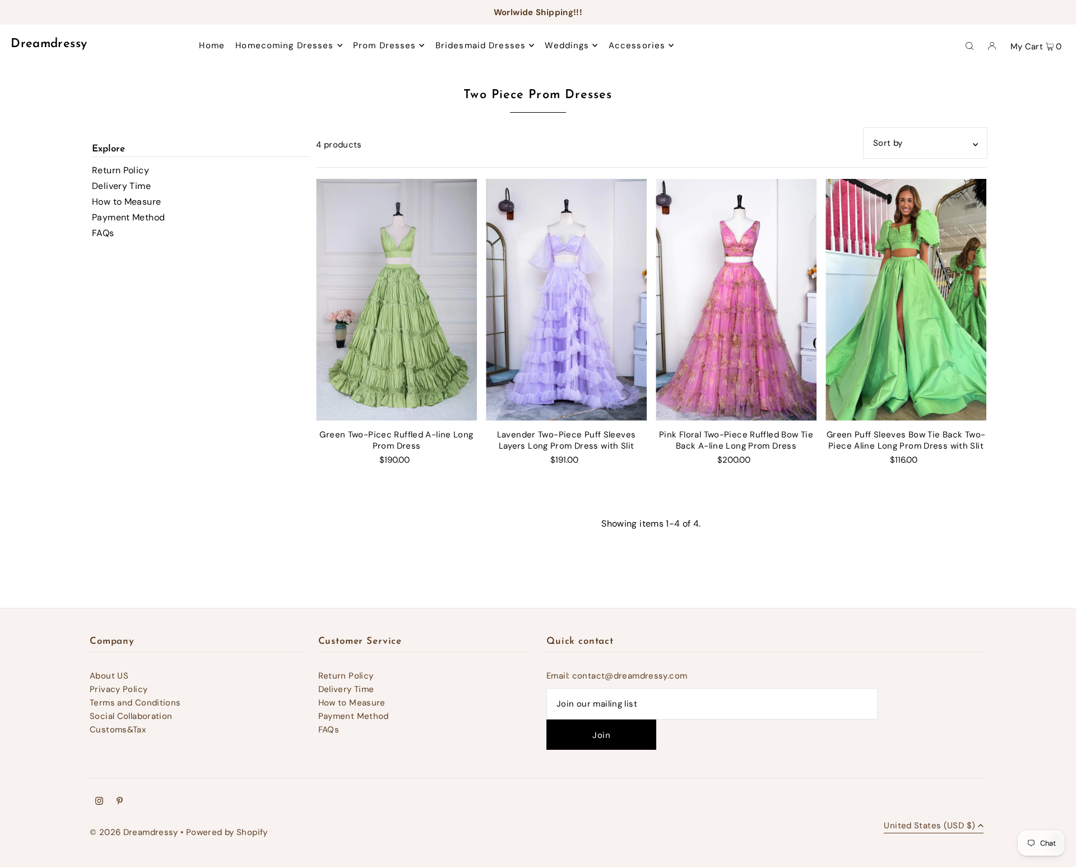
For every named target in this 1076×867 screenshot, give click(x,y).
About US (109, 675)
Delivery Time (121, 186)
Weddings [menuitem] (567, 45)
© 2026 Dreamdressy (134, 832)
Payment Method (128, 217)
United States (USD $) (929, 826)
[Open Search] (969, 45)
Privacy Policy (118, 689)
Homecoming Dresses (284, 45)
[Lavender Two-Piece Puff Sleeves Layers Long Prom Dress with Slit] (566, 300)
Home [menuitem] (212, 45)
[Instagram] (99, 802)
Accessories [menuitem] (637, 45)
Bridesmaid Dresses (480, 45)
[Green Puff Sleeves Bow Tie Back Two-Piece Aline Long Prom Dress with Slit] (905, 300)
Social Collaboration (131, 716)
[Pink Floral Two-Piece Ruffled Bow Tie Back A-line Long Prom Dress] (736, 300)
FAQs (103, 233)
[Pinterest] (120, 802)
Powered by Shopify (227, 832)
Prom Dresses (384, 45)
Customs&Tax (118, 729)
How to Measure (126, 201)
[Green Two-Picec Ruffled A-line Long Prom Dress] (396, 300)
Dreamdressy (49, 44)
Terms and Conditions (135, 702)
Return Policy (120, 170)
